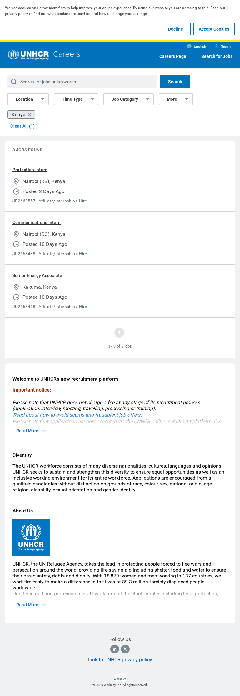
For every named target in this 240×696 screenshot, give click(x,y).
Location (24, 99)
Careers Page (172, 56)
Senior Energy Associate (37, 275)
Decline (175, 29)
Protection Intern (30, 169)
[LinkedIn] (114, 649)
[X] (125, 649)
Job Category (125, 99)
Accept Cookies (214, 29)
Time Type (72, 99)
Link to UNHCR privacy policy (120, 660)
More (172, 99)
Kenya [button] (19, 115)
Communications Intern (36, 222)
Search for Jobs (216, 56)
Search (175, 81)
